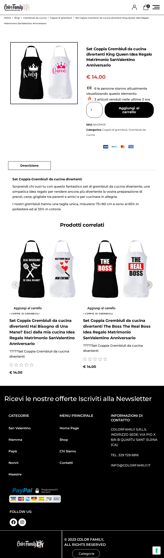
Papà (13, 451)
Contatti (66, 463)
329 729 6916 (128, 455)
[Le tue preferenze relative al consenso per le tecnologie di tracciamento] (156, 550)
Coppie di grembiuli (114, 129)
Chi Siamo (68, 451)
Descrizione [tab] (29, 165)
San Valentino (20, 428)
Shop (64, 440)
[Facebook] (13, 522)
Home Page (69, 428)
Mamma (15, 440)
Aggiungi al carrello (129, 110)
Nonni (13, 463)
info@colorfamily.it (131, 465)
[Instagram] (22, 522)
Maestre (15, 474)
